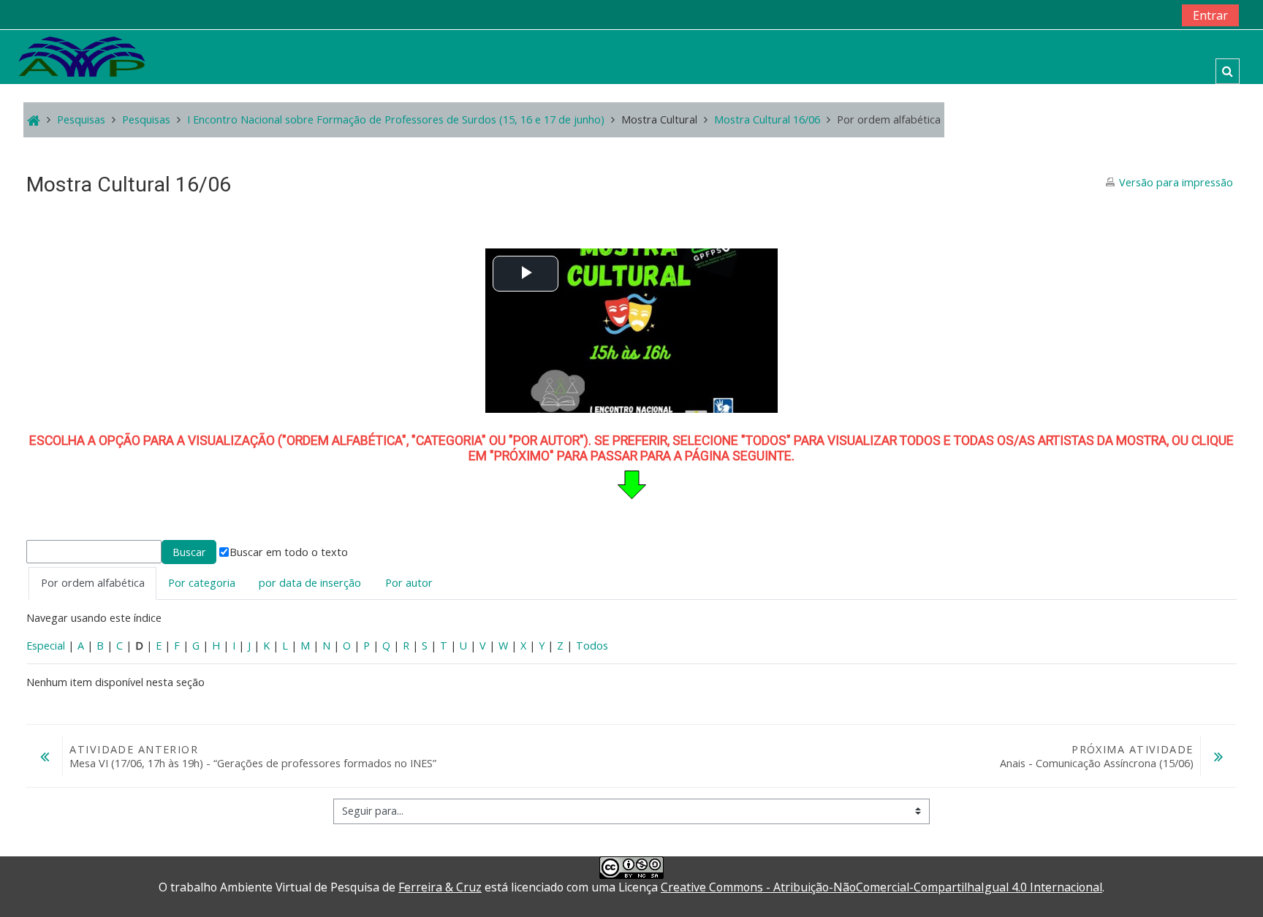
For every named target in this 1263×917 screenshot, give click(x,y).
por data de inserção (310, 583)
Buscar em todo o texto (289, 552)
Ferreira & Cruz (440, 887)
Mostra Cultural (659, 119)
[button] (1227, 71)
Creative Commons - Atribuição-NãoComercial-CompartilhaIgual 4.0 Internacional (881, 887)
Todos (592, 645)
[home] (81, 56)
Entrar (1210, 15)
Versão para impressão (1176, 182)
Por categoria (201, 583)
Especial (45, 645)
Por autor (409, 583)
